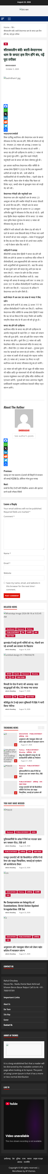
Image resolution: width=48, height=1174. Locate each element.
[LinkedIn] (24, 118)
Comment (9, 516)
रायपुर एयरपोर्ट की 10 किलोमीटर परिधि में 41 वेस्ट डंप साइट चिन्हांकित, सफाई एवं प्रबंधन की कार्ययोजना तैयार (10, 787)
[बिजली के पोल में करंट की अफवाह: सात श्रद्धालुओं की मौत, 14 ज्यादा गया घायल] (24, 666)
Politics (29, 629)
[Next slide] (42, 727)
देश (6, 44)
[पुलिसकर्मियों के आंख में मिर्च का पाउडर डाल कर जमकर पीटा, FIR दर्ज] (24, 821)
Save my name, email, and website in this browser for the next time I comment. (23, 586)
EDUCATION (23, 734)
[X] (24, 114)
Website (7, 573)
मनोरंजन (21, 697)
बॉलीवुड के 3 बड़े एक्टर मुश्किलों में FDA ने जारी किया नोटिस (24, 704)
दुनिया (18, 1158)
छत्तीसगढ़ (21, 736)
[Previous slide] (39, 727)
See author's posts (24, 435)
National (20, 629)
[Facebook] (24, 106)
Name (7, 553)
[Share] (24, 130)
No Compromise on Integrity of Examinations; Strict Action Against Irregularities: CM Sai (21, 905)
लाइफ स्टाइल (10, 636)
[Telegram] (24, 126)
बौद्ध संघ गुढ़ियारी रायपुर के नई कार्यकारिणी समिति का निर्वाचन (10, 755)
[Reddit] (24, 122)
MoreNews (17, 1171)
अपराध (21, 768)
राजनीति (29, 632)
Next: (23, 488)
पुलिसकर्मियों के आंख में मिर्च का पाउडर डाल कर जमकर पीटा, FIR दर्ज (10, 771)
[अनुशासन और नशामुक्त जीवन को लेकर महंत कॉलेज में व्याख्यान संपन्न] (24, 929)
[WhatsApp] (24, 110)
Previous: (23, 474)
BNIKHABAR (11, 65)
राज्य (36, 632)
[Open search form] (43, 19)
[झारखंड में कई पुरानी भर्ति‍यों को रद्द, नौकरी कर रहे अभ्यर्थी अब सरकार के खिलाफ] (24, 625)
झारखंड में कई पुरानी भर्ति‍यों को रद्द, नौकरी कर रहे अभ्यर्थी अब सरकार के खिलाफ (24, 644)
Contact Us (8, 1024)
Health (16, 674)
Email (7, 563)
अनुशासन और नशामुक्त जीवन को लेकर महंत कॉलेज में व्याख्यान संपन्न (10, 739)
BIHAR (9, 674)
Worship (35, 674)
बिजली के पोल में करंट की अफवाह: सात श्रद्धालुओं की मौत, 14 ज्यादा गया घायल (21, 685)
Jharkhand (10, 629)
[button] (2, 19)
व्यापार (29, 1158)
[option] (24, 741)
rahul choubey (10, 649)
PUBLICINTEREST (13, 632)
